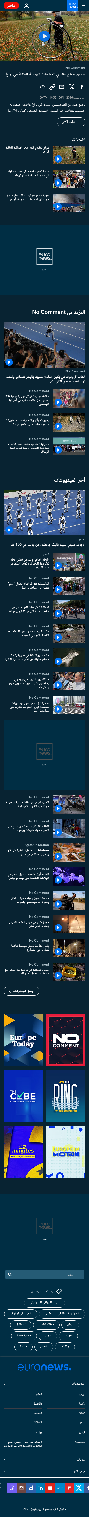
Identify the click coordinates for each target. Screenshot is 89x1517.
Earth (38, 1403)
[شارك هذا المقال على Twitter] (71, 87)
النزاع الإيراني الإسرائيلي (44, 1303)
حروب (68, 1335)
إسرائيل (21, 1324)
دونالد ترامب (46, 1324)
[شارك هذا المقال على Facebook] (81, 87)
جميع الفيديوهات (23, 991)
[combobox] (44, 1274)
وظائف (65, 1346)
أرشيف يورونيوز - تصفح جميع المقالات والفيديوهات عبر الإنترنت (23, 1443)
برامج (39, 1432)
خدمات (81, 1460)
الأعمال (81, 1403)
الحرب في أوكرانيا (20, 1313)
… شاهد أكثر (71, 122)
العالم (82, 539)
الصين (43, 1346)
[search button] (10, 1274)
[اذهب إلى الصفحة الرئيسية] (72, 5)
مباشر (11, 5)
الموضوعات (78, 1383)
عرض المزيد (78, 1471)
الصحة (38, 1413)
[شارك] (61, 87)
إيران (70, 1324)
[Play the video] (44, 36)
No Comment (75, 371)
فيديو (82, 1432)
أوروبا (82, 1394)
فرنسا (23, 1346)
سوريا (47, 1335)
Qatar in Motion (37, 845)
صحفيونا (80, 1442)
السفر (82, 1423)
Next (82, 1413)
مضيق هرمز (24, 1335)
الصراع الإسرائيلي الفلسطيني (62, 1313)
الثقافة (38, 1423)
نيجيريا (44, 555)
